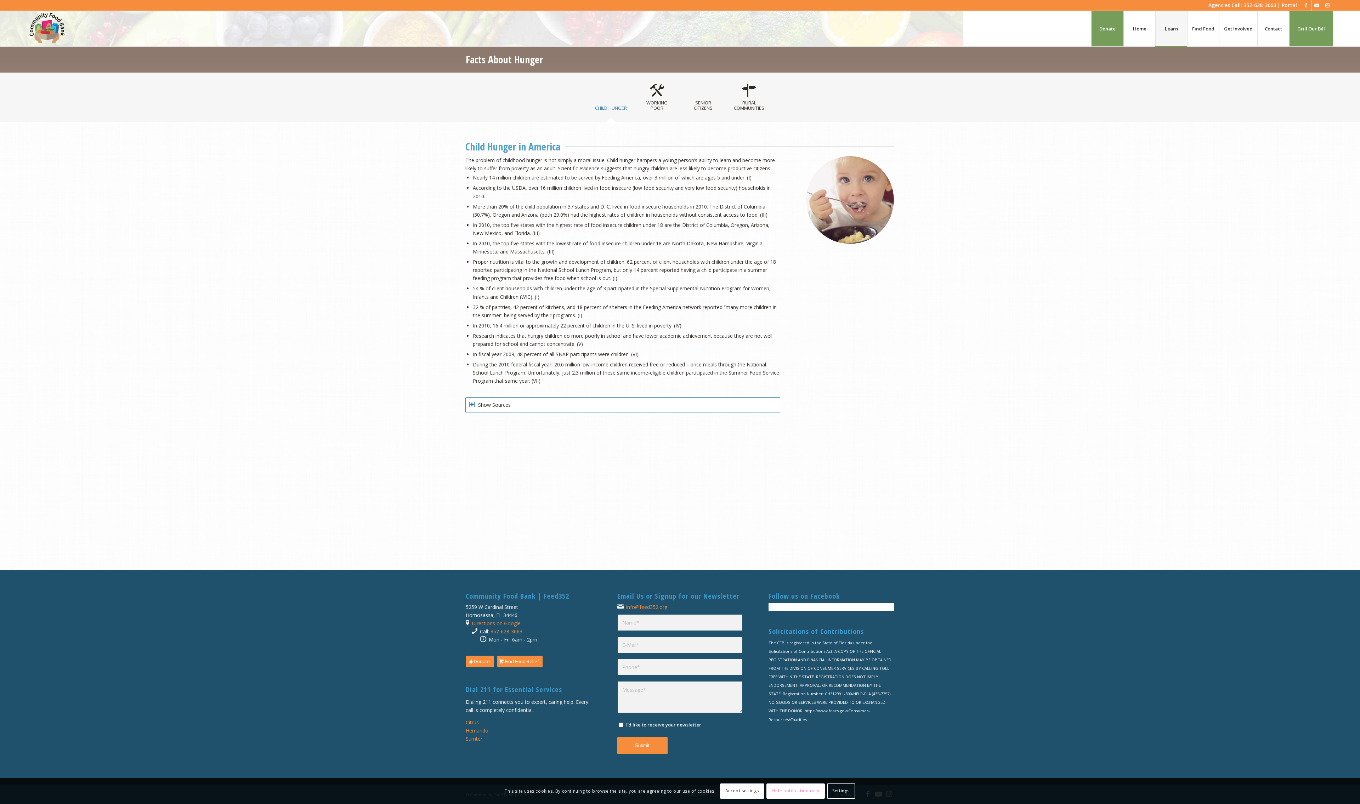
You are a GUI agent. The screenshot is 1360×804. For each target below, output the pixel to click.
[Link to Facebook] (1306, 5)
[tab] (611, 105)
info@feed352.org (646, 607)
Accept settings (742, 791)
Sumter (474, 738)
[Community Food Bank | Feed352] (47, 28)
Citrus (472, 722)
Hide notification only (795, 791)
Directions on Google (496, 623)
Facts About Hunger (504, 59)
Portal (1289, 5)
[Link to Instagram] (1327, 5)
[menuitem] (1107, 28)
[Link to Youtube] (1316, 5)
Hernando (477, 730)
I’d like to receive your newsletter (663, 725)
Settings (841, 791)
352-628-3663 (506, 631)
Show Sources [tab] (494, 404)
